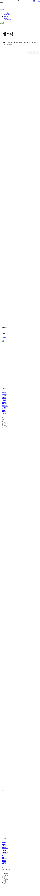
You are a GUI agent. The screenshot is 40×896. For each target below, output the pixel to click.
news (4, 337)
